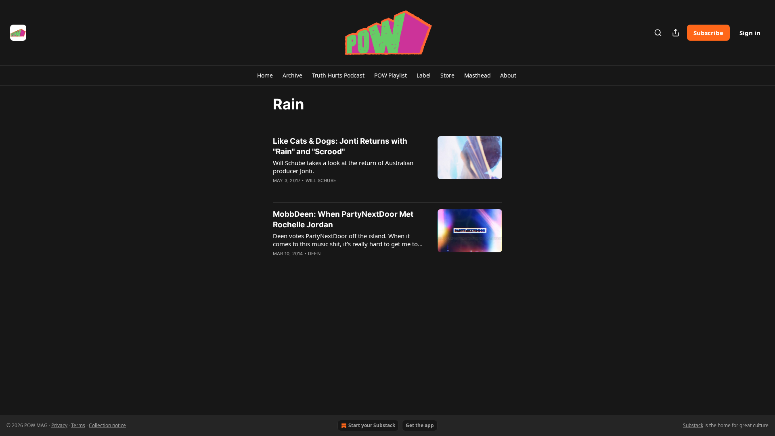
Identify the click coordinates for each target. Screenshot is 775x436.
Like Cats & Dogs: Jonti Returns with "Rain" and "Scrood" (340, 146)
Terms (78, 425)
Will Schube (321, 180)
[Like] (278, 191)
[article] (387, 166)
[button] (264, 75)
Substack (693, 425)
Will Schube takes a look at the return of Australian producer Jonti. (343, 167)
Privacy (59, 425)
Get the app (420, 425)
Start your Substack (371, 425)
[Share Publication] (676, 33)
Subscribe (708, 33)
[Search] (658, 33)
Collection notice (107, 425)
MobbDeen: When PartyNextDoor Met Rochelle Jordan (343, 219)
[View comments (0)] (326, 191)
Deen (314, 253)
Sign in (749, 33)
